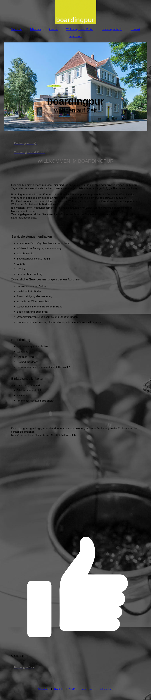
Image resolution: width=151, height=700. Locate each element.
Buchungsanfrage (112, 29)
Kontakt (135, 29)
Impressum (75, 36)
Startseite (16, 29)
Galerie (53, 29)
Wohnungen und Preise (79, 29)
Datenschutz (106, 689)
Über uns (35, 29)
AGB (72, 689)
